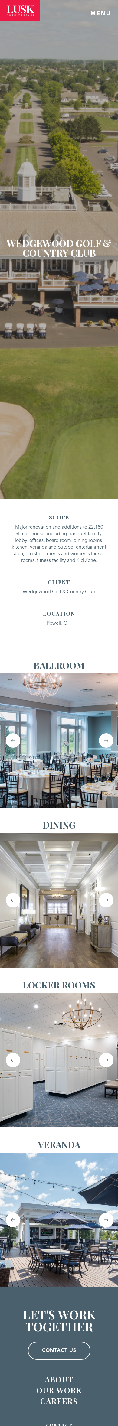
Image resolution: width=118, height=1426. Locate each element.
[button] (13, 740)
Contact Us (59, 1350)
